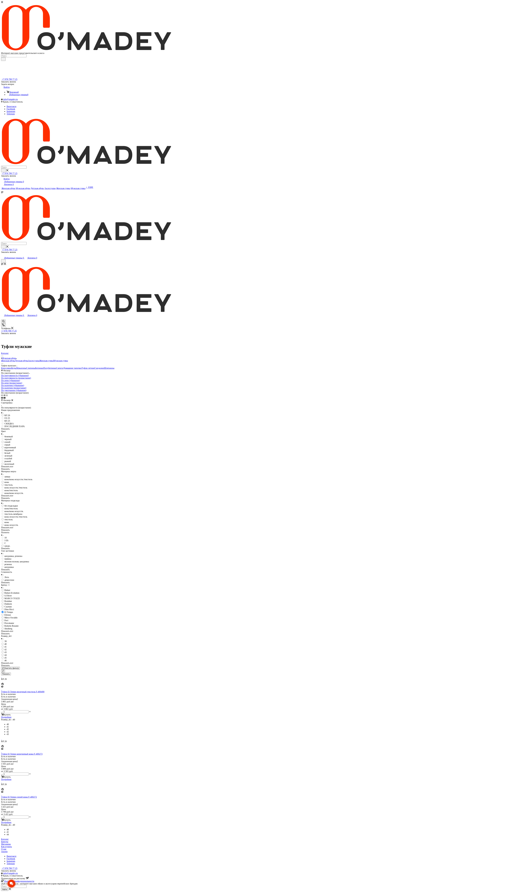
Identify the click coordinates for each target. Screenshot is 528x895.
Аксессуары (33, 360)
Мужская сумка (60, 360)
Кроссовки (6, 368)
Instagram (11, 111)
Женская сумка (46, 360)
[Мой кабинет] (2, 255)
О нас (3, 849)
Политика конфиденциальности (19, 881)
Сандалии (99, 368)
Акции (4, 851)
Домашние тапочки (72, 368)
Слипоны (30, 368)
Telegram (11, 114)
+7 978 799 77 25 (9, 79)
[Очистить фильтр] (3, 671)
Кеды (13, 368)
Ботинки (39, 368)
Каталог (5, 839)
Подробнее (6, 717)
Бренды (4, 841)
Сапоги (59, 368)
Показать (6, 674)
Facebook (11, 109)
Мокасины (21, 368)
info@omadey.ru (10, 99)
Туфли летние (88, 368)
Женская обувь (8, 360)
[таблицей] (7, 395)
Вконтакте (11, 106)
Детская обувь (21, 360)
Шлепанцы (109, 368)
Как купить (6, 846)
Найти (4, 889)
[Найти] (3, 59)
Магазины (6, 844)
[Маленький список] (2, 398)
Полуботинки (49, 368)
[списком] (4, 395)
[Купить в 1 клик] (2, 684)
